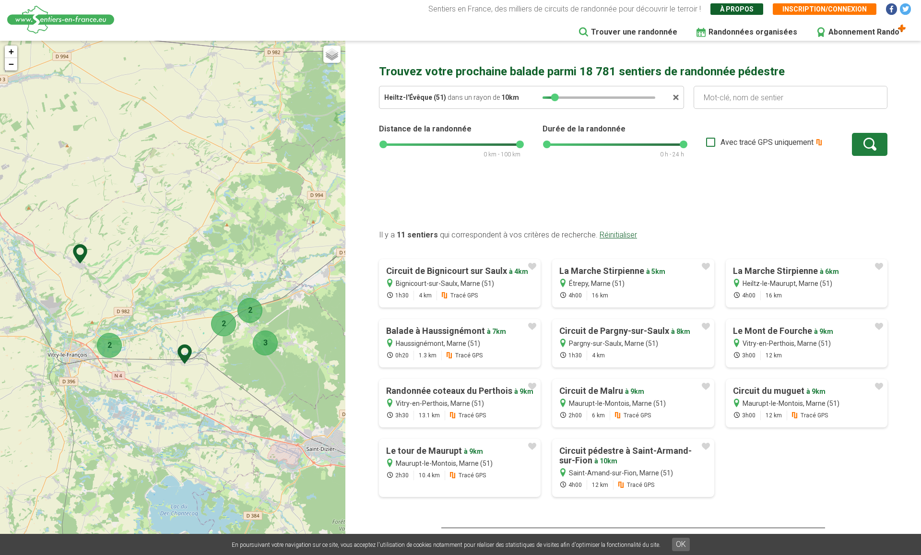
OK (681, 544)
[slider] (555, 97)
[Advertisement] (633, 199)
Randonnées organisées (752, 31)
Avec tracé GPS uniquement (767, 142)
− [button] (11, 64)
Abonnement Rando (863, 31)
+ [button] (11, 52)
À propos (737, 9)
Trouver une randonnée (634, 31)
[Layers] (332, 54)
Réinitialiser (618, 234)
